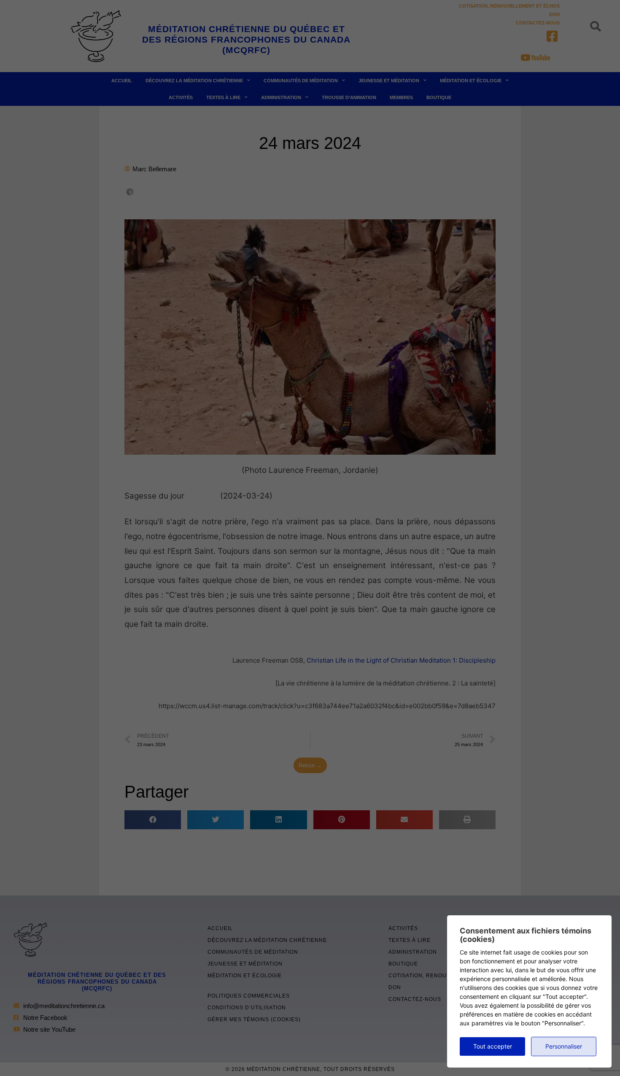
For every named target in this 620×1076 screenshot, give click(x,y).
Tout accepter (492, 1046)
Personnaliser (563, 1046)
